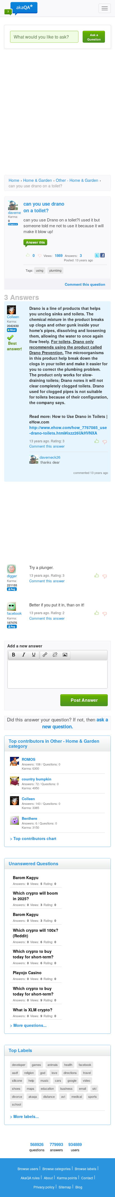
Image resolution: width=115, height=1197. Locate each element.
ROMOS (28, 759)
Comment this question (85, 284)
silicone (17, 1080)
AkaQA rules (30, 1177)
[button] (13, 655)
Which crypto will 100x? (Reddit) (35, 932)
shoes (16, 1088)
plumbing (55, 270)
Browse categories (56, 1168)
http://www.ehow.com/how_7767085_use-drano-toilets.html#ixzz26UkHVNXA (68, 430)
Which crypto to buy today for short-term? (33, 953)
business (66, 1088)
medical (76, 1096)
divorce (17, 1096)
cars (58, 1080)
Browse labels (85, 1168)
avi (63, 1096)
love (54, 1072)
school (16, 1104)
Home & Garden (37, 180)
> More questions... (28, 1025)
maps (30, 1088)
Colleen (13, 316)
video (86, 1080)
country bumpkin (36, 779)
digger (12, 575)
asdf (15, 1072)
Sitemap (65, 1187)
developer (18, 1064)
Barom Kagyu (26, 877)
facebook (14, 613)
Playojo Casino (27, 972)
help (31, 1080)
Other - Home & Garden (77, 180)
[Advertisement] (57, 117)
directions (70, 1072)
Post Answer (84, 700)
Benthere (29, 818)
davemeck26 (50, 457)
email (82, 1088)
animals (52, 1064)
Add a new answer (24, 646)
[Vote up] (28, 255)
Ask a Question (94, 37)
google (72, 1080)
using (39, 270)
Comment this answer (46, 446)
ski (94, 1088)
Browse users (28, 1168)
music (44, 1080)
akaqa (32, 1096)
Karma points (67, 1177)
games (36, 1064)
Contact (87, 1177)
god (42, 1072)
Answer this (35, 242)
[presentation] (14, 655)
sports (92, 1096)
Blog (78, 1187)
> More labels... (24, 1116)
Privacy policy (43, 1187)
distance (49, 1096)
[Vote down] (39, 255)
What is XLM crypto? (32, 1009)
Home (14, 180)
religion (29, 1072)
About (48, 1177)
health (68, 1064)
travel (87, 1072)
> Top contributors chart (33, 838)
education (47, 1088)
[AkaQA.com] (21, 8)
